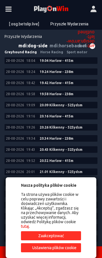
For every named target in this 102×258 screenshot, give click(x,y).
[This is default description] (8, 9)
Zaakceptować (51, 235)
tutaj (25, 226)
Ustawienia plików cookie (54, 247)
